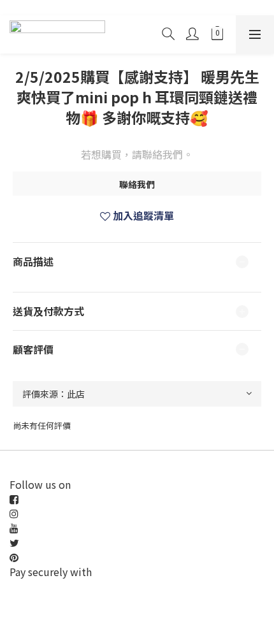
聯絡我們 (137, 184)
